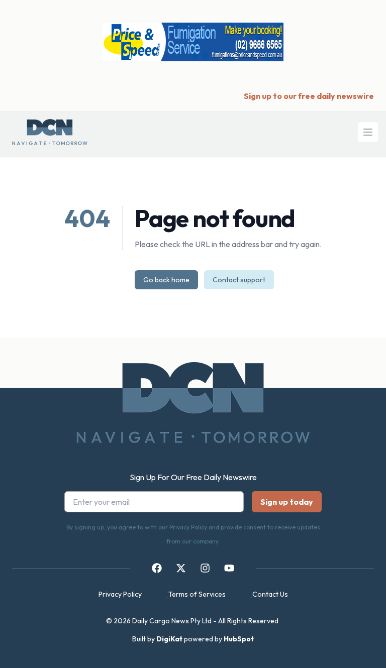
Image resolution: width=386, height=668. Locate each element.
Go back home (166, 279)
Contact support (239, 279)
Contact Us (270, 594)
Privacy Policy (120, 594)
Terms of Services (197, 594)
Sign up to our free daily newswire (309, 96)
